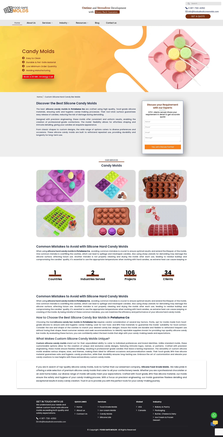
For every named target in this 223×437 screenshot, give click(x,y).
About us (81, 410)
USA (140, 407)
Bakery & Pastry (162, 407)
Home (17, 23)
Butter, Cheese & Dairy (165, 414)
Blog (97, 23)
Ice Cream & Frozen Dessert (163, 418)
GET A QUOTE (198, 16)
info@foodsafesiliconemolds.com (203, 11)
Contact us (111, 23)
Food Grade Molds (108, 407)
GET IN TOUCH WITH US (49, 401)
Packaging (160, 410)
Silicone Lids (105, 417)
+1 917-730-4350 (196, 8)
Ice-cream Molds (108, 410)
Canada (142, 410)
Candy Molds (106, 414)
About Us (31, 23)
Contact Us (82, 414)
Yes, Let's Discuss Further (163, 147)
